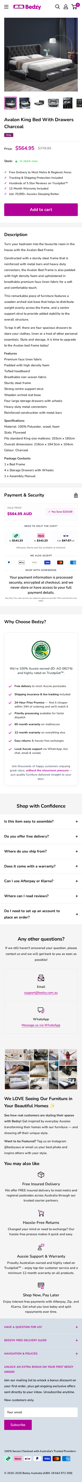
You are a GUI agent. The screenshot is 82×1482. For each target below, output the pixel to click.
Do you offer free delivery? (26, 836)
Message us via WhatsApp (41, 1025)
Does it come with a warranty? (30, 866)
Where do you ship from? (25, 851)
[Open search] (57, 6)
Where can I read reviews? (26, 896)
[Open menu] (6, 6)
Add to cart (41, 209)
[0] (74, 6)
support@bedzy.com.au (41, 993)
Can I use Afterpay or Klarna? (28, 881)
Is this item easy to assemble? (29, 821)
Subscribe (18, 1425)
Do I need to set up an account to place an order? (32, 914)
